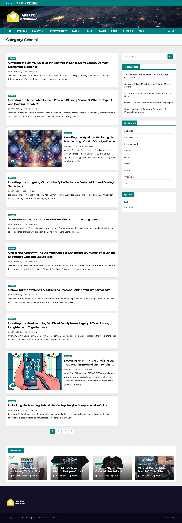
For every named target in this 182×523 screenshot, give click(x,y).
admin (34, 72)
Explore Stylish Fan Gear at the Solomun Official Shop (110, 471)
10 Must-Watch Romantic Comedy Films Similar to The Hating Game (53, 219)
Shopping (128, 31)
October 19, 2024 (19, 224)
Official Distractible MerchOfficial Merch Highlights (148, 102)
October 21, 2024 (19, 72)
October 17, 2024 (74, 369)
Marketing (143, 464)
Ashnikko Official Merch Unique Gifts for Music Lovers (69, 471)
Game (89, 31)
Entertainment (58, 31)
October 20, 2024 (75, 146)
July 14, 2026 (61, 476)
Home (114, 31)
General (12, 58)
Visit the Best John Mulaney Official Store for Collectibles (27, 471)
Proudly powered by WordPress (18, 518)
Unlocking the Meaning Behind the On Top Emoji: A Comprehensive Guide (57, 405)
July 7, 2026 (104, 476)
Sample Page (171, 518)
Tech (141, 31)
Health (102, 31)
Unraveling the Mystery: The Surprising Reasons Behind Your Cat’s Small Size (59, 290)
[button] (169, 31)
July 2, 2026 (146, 476)
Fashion (76, 31)
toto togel (128, 207)
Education (38, 31)
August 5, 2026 (20, 476)
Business (22, 31)
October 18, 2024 (19, 295)
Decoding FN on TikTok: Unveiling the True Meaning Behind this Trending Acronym (89, 364)
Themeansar (57, 518)
